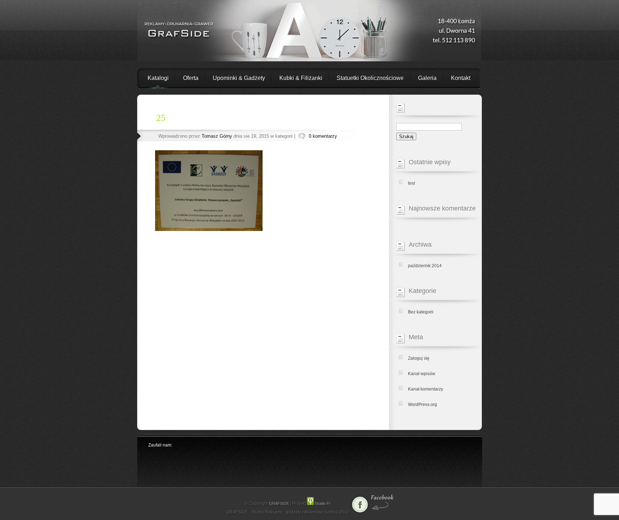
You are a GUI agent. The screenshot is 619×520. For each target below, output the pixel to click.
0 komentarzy (323, 136)
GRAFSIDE (279, 503)
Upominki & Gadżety (239, 78)
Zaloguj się (419, 358)
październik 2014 (425, 265)
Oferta (190, 78)
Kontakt (460, 78)
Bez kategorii (420, 312)
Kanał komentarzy (425, 389)
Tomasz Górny (217, 136)
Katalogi (158, 78)
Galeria (427, 78)
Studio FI (322, 503)
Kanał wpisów (421, 373)
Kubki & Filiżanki (300, 78)
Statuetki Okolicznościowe (370, 78)
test (411, 183)
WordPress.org (422, 404)
